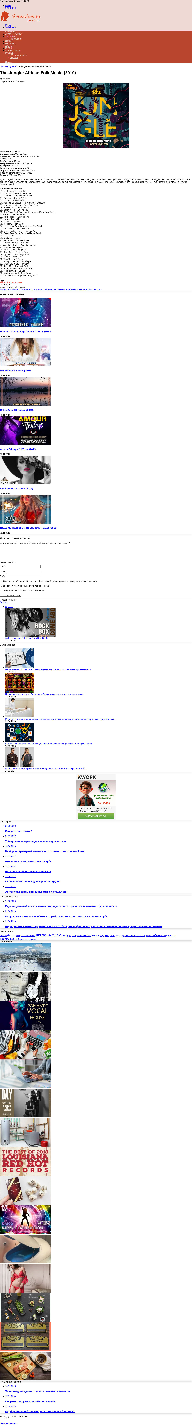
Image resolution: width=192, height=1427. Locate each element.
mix (49, 935)
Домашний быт (13, 34)
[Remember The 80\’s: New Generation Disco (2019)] (25, 1233)
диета (118, 935)
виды (102, 936)
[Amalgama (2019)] (25, 1000)
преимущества (9, 938)
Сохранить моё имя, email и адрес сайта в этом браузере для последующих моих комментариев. (50, 581)
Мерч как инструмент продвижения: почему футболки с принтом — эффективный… (45, 768)
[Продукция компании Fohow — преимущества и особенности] (25, 1204)
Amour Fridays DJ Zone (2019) (18, 449)
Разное (9, 53)
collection (3, 936)
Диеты (9, 46)
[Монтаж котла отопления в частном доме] (25, 1146)
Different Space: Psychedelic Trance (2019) (25, 331)
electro (24, 935)
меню (143, 936)
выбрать (109, 935)
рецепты (33, 939)
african (3, 282)
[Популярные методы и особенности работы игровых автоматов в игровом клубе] (19, 692)
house (41, 935)
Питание (10, 43)
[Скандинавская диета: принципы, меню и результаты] (25, 1321)
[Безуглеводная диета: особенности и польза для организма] (25, 1379)
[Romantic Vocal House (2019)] (25, 1029)
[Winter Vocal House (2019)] (25, 366)
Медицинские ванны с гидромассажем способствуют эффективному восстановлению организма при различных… (60, 719)
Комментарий (7, 562)
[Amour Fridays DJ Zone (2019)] (25, 444)
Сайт (2, 576)
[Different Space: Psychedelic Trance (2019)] (25, 326)
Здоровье (10, 36)
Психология (16, 39)
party (65, 935)
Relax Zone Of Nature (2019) (17, 410)
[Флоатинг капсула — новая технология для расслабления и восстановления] (25, 1263)
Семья (9, 48)
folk (8, 282)
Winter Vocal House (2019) (15, 370)
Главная (4, 66)
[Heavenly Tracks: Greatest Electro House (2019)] (25, 523)
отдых (170, 935)
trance (95, 935)
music (19, 282)
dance (11, 935)
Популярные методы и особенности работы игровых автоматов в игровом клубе (44, 694)
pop (70, 936)
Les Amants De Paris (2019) (16, 488)
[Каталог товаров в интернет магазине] (25, 1058)
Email (3, 571)
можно (148, 936)
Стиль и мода (12, 50)
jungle (13, 282)
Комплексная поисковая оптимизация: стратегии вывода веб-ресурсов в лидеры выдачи (48, 744)
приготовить (24, 939)
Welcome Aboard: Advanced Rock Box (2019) (26, 638)
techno (87, 935)
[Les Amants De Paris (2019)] (25, 483)
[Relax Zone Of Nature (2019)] (25, 405)
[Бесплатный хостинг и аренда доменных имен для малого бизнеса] (25, 1087)
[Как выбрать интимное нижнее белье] (25, 1292)
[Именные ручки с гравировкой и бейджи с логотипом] (25, 1350)
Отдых (8, 41)
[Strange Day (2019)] (25, 1117)
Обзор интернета (18, 55)
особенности (158, 935)
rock (74, 935)
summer (80, 936)
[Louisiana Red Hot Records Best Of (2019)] (25, 1175)
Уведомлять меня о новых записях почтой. (24, 590)
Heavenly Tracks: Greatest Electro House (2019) (28, 527)
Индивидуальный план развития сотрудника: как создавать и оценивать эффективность (48, 669)
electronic (31, 936)
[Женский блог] (20, 20)
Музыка (14, 57)
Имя (2, 566)
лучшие (137, 936)
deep (18, 936)
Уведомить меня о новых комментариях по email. (27, 586)
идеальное (128, 935)
